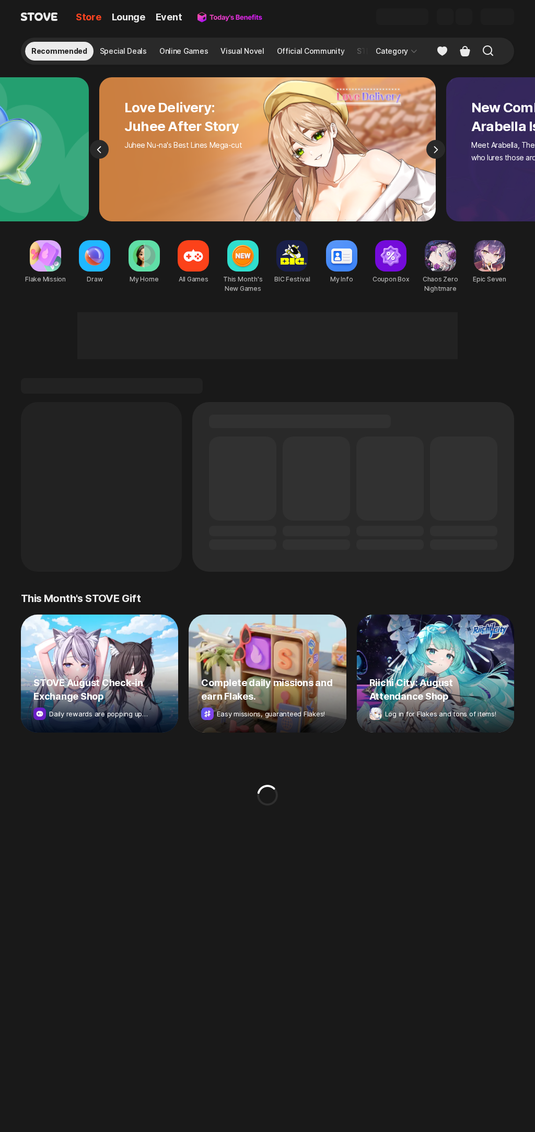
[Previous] (99, 149)
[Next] (435, 149)
